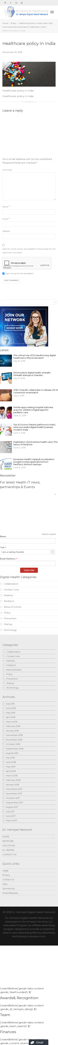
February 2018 (13, 780)
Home (5, 23)
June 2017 (11, 816)
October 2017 (13, 798)
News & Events (12, 607)
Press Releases (10, 893)
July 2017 (10, 811)
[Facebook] (10, 2)
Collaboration (11, 583)
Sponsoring (8, 888)
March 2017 (11, 820)
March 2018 (12, 775)
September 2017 (14, 802)
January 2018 (12, 784)
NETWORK (8, 841)
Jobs (4, 884)
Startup (8, 624)
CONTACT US (9, 854)
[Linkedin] (16, 2)
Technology (10, 630)
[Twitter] (5, 2)
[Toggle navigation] (52, 12)
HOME (5, 836)
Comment (7, 170)
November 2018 (14, 739)
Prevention (10, 618)
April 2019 (10, 717)
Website (6, 231)
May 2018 (10, 766)
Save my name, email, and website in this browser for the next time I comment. (28, 251)
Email (5, 219)
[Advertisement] (31, 136)
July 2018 (10, 757)
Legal (5, 870)
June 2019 (11, 708)
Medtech (9, 601)
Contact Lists (11, 589)
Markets (8, 595)
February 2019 (13, 726)
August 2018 (12, 753)
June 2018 (11, 762)
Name (5, 206)
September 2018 (14, 748)
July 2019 (10, 703)
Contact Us (8, 879)
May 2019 (10, 712)
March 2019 (11, 721)
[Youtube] (21, 2)
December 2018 (14, 735)
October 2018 (13, 744)
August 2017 (12, 807)
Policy (13, 23)
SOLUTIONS (8, 845)
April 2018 (11, 771)
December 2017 (14, 789)
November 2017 (14, 793)
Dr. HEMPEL (8, 850)
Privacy (6, 875)
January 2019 (12, 730)
